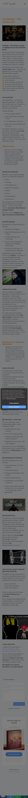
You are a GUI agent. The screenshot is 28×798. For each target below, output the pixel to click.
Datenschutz (17, 771)
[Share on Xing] (24, 797)
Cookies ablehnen (14, 403)
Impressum (10, 771)
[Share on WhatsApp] (17, 797)
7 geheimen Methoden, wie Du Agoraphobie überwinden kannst (11, 649)
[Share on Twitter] (10, 797)
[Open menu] (25, 4)
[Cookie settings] (3, 795)
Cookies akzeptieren (14, 407)
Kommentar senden (19, 704)
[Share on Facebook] (3, 797)
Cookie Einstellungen (11, 398)
